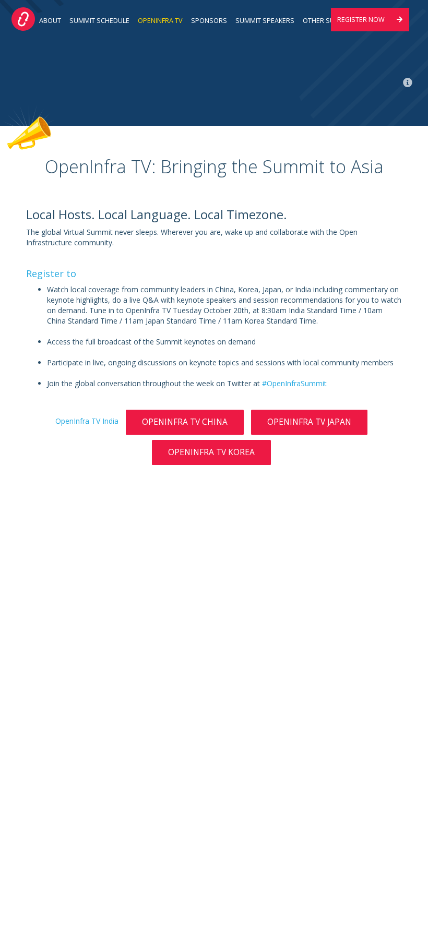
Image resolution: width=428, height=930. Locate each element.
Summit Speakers (264, 20)
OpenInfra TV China (185, 421)
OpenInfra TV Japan (309, 421)
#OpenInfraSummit (294, 383)
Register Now (361, 19)
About (50, 20)
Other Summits (329, 20)
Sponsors (209, 20)
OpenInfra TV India (86, 421)
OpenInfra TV (160, 20)
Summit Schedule (99, 20)
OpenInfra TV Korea (211, 452)
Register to (51, 273)
